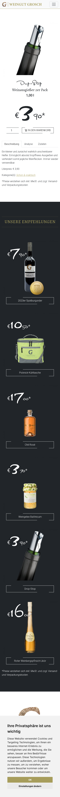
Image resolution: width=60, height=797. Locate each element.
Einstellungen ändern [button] (30, 786)
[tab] (12, 144)
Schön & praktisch (26, 175)
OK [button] (30, 779)
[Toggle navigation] (54, 4)
